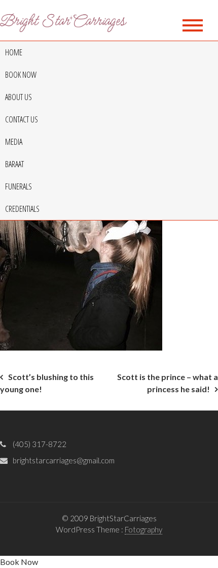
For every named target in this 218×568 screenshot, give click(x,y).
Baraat (14, 164)
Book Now (21, 74)
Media (13, 141)
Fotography (143, 529)
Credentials (22, 208)
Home (13, 52)
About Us (18, 97)
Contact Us (21, 119)
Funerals (18, 186)
